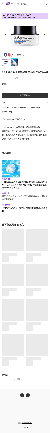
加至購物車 (25, 95)
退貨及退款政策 (27, 423)
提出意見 (25, 428)
